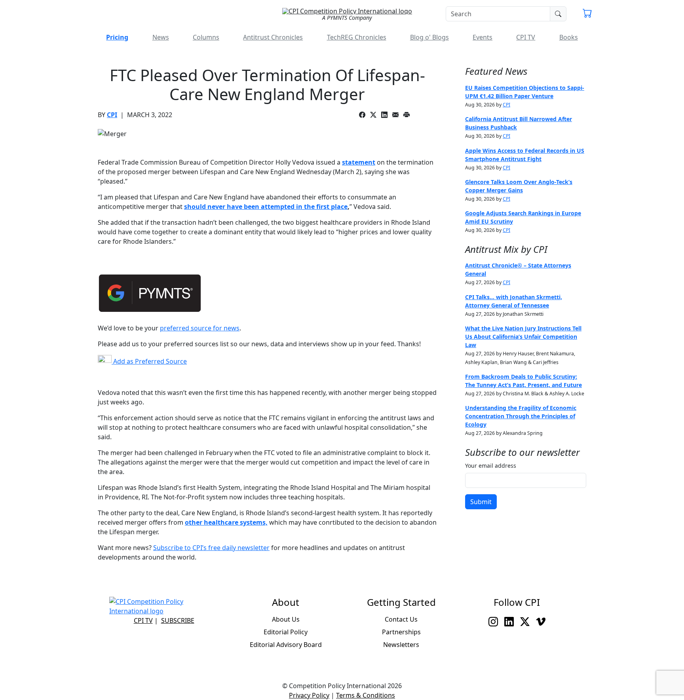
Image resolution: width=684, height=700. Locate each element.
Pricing (117, 37)
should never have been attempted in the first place (266, 206)
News (160, 37)
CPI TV (525, 37)
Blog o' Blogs (429, 37)
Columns (206, 37)
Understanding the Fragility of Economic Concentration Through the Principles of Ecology (520, 416)
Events (482, 37)
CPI (112, 114)
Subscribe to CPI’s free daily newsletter (211, 547)
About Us (286, 619)
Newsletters (401, 644)
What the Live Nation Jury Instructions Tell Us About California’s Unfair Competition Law (523, 336)
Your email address (490, 465)
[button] (587, 14)
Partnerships (401, 632)
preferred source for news (199, 328)
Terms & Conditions (365, 695)
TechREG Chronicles (356, 37)
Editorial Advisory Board (286, 644)
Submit (481, 501)
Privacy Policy (309, 695)
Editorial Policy (286, 632)
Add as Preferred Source (149, 361)
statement (358, 162)
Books (568, 37)
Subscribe (177, 620)
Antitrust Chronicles (273, 37)
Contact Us (401, 619)
